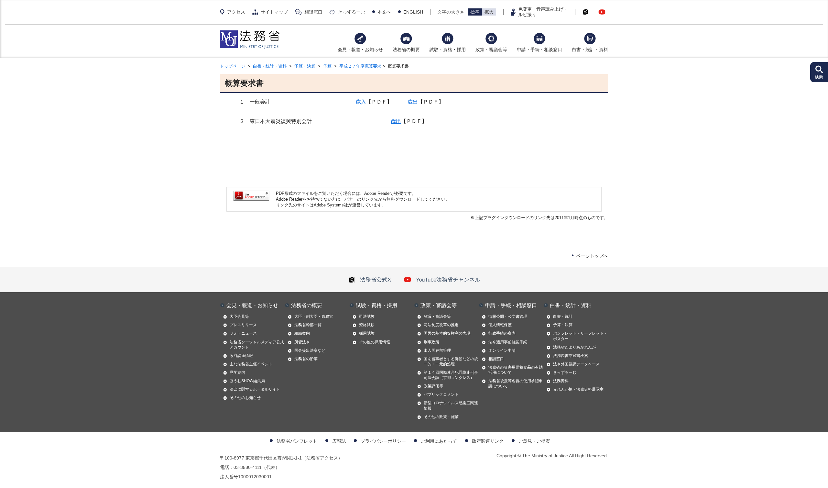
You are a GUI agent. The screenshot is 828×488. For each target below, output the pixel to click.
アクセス (236, 12)
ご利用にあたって (439, 441)
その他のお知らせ (245, 398)
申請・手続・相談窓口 (539, 49)
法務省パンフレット (297, 441)
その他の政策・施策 (441, 417)
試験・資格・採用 (448, 49)
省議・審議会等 (437, 316)
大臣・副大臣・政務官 (313, 316)
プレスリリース (243, 325)
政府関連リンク (488, 441)
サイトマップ (274, 12)
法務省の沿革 (306, 359)
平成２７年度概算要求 (360, 66)
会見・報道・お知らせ (360, 49)
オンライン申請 (502, 350)
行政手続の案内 (502, 333)
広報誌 (339, 441)
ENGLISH (413, 12)
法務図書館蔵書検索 (570, 356)
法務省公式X (375, 279)
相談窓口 (313, 12)
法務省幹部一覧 (307, 325)
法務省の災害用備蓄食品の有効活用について (515, 369)
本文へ (384, 12)
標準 (474, 12)
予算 (328, 66)
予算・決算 (305, 66)
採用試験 (367, 333)
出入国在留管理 (437, 350)
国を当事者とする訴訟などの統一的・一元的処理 (451, 361)
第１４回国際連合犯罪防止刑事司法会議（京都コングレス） (451, 375)
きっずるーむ (351, 12)
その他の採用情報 (374, 342)
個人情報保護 (500, 325)
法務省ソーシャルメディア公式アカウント (257, 344)
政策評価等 (433, 386)
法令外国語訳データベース (576, 364)
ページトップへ (592, 256)
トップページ (233, 66)
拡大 (489, 12)
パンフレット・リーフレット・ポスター (580, 335)
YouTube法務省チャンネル (448, 279)
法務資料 (561, 381)
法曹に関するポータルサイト (255, 389)
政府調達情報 (241, 356)
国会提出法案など (309, 350)
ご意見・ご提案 (534, 441)
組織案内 (302, 333)
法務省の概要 (406, 49)
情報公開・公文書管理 (507, 316)
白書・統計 (562, 316)
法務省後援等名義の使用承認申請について (515, 383)
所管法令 (302, 342)
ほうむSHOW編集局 (247, 381)
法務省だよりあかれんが (574, 347)
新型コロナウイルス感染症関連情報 (451, 405)
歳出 (413, 102)
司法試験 (367, 316)
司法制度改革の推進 (441, 325)
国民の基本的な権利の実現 (447, 333)
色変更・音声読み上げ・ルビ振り (543, 11)
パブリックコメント (441, 394)
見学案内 (237, 372)
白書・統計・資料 (590, 49)
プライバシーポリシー (383, 441)
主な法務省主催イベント (251, 364)
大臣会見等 (239, 316)
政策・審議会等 (491, 49)
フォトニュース (243, 333)
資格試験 (367, 325)
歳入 (361, 102)
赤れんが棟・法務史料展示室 (578, 389)
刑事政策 (431, 342)
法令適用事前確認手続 (507, 342)
